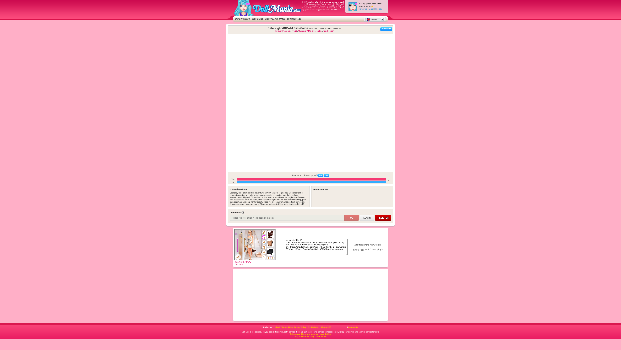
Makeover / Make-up (307, 31)
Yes (320, 175)
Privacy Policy (300, 327)
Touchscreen (328, 31)
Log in (371, 9)
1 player (278, 31)
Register (378, 9)
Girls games (295, 334)
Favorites (363, 9)
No (327, 175)
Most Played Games (275, 19)
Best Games (257, 19)
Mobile (319, 31)
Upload (277, 327)
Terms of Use (287, 327)
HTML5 (294, 31)
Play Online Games (318, 336)
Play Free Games (302, 336)
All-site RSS (326, 327)
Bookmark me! (294, 19)
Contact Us (353, 327)
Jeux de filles (325, 334)
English (374, 19)
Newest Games (242, 19)
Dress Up (286, 31)
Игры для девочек (309, 334)
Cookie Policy (313, 327)
